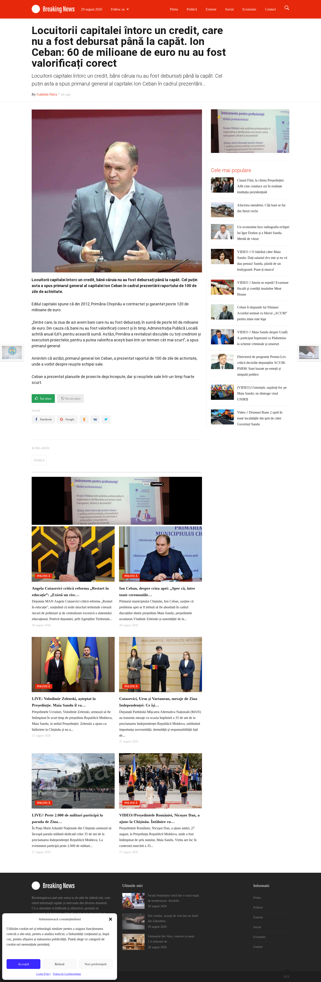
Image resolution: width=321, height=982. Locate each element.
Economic (249, 9)
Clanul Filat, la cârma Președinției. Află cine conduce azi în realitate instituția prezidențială (260, 186)
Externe (211, 9)
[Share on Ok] (84, 419)
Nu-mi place (72, 398)
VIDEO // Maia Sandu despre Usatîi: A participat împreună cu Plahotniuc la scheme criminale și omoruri (262, 338)
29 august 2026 (91, 9)
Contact (270, 9)
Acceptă (23, 964)
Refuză (59, 964)
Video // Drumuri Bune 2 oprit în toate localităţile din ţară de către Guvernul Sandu (259, 418)
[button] (110, 919)
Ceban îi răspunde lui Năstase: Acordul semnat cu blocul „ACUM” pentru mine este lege (262, 313)
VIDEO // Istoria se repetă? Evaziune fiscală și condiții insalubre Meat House (262, 288)
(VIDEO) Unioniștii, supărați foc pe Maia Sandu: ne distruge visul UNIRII (262, 393)
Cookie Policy (43, 973)
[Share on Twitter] (105, 419)
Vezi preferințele (96, 964)
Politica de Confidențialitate (67, 973)
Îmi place (45, 398)
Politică (192, 9)
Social (229, 9)
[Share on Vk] (95, 419)
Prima (174, 9)
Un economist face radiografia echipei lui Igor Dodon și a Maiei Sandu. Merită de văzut (263, 233)
